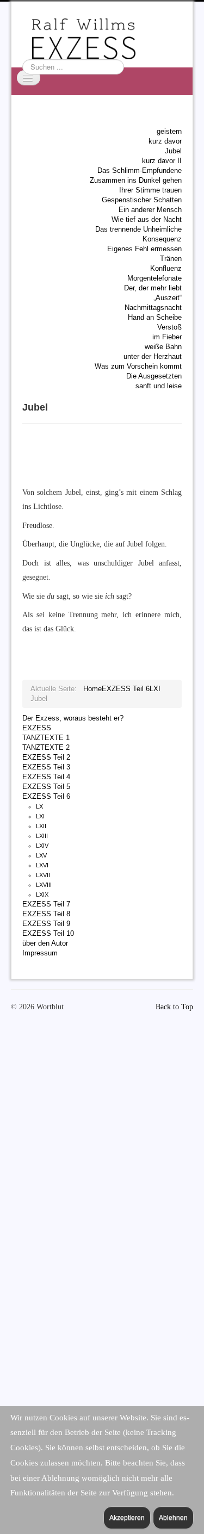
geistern (169, 131)
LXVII (43, 875)
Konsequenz (162, 239)
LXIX (42, 894)
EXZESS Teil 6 (46, 796)
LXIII (42, 836)
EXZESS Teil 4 (46, 777)
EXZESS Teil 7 (46, 904)
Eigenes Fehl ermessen (144, 249)
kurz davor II (162, 161)
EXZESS (36, 728)
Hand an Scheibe (155, 317)
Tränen (171, 258)
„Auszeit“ (167, 298)
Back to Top (174, 1006)
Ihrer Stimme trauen (150, 190)
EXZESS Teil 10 (48, 933)
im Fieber (167, 337)
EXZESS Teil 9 (46, 924)
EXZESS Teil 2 (46, 757)
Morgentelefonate (154, 278)
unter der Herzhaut (152, 356)
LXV (41, 855)
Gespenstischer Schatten (142, 200)
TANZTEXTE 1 (46, 738)
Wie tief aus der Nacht (147, 219)
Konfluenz (166, 268)
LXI (40, 816)
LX (39, 806)
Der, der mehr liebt (153, 288)
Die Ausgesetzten (154, 376)
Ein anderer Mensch (150, 210)
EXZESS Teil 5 (46, 786)
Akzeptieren (127, 1517)
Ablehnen (173, 1517)
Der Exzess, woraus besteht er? (72, 718)
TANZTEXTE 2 (46, 747)
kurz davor (165, 141)
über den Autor (45, 943)
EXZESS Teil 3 (46, 767)
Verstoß (169, 327)
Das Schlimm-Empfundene (139, 170)
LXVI (42, 865)
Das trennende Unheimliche (138, 229)
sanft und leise (158, 386)
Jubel (173, 151)
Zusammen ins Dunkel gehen (136, 180)
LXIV (42, 845)
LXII (41, 826)
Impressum (40, 953)
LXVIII (44, 884)
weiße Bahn (163, 347)
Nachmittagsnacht (153, 307)
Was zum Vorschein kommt (138, 366)
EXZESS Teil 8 (46, 914)
